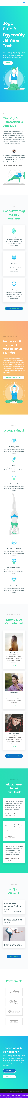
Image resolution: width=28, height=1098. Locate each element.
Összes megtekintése (14, 308)
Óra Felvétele (9, 1076)
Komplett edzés (13, 945)
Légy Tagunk (9, 1070)
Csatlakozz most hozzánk (13, 377)
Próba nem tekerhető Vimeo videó (13, 906)
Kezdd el (8, 63)
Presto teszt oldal (13, 919)
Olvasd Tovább (14, 956)
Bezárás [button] (20, 1097)
